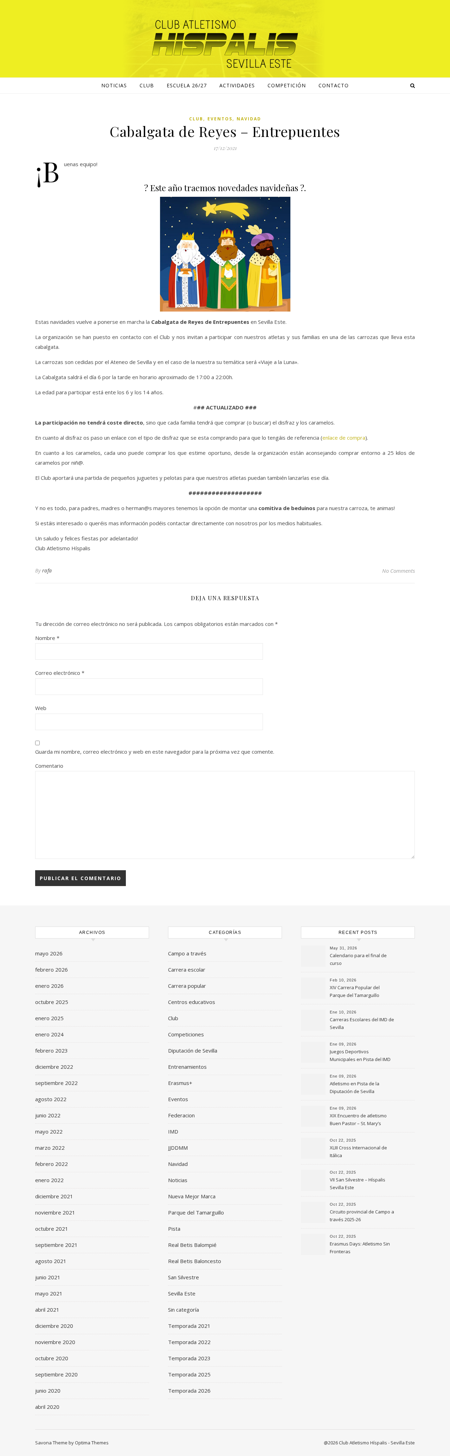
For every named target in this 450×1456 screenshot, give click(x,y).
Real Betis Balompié (192, 1244)
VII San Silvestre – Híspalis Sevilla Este (357, 1183)
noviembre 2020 (55, 1341)
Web (40, 707)
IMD (173, 1131)
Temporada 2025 (189, 1374)
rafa (47, 570)
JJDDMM (178, 1147)
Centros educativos (191, 1001)
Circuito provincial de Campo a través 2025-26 (362, 1216)
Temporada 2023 (189, 1358)
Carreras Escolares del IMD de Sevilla (362, 1023)
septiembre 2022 (56, 1082)
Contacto (334, 85)
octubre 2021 (51, 1228)
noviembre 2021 (55, 1212)
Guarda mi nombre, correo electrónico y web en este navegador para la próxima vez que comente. (154, 751)
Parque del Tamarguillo (196, 1212)
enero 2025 (49, 1018)
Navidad (249, 119)
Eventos (219, 119)
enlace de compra (343, 437)
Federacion (181, 1115)
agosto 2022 (50, 1099)
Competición (287, 85)
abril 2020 (47, 1406)
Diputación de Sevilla (192, 1050)
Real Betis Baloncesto (194, 1260)
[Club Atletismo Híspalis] (225, 44)
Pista (174, 1228)
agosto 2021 (50, 1260)
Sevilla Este (181, 1293)
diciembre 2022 (54, 1066)
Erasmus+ (180, 1082)
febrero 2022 (51, 1163)
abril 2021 (47, 1309)
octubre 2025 (51, 1001)
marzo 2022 (50, 1147)
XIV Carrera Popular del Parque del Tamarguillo (355, 991)
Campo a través (187, 953)
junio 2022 (47, 1115)
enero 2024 (49, 1034)
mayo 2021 (49, 1293)
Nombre (47, 637)
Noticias (177, 1180)
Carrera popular (187, 985)
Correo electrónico (59, 672)
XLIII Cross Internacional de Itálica (358, 1151)
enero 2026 (49, 985)
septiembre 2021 (56, 1244)
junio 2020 (47, 1390)
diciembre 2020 (54, 1325)
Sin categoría (183, 1309)
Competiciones (186, 1034)
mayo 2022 (49, 1131)
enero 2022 (49, 1180)
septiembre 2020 (56, 1374)
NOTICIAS (114, 85)
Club (147, 85)
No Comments (398, 570)
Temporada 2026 (189, 1390)
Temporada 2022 (189, 1341)
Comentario (49, 765)
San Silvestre (183, 1277)
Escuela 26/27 (187, 85)
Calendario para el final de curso (358, 959)
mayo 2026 (49, 953)
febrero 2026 (51, 969)
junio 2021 (47, 1277)
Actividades (237, 85)
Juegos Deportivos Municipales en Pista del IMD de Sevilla (360, 1056)
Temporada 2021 (189, 1325)
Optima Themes (92, 1442)
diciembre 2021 (54, 1196)
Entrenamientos (187, 1066)
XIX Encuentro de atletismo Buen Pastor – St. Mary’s (358, 1119)
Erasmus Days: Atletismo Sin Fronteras (360, 1248)
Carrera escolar (186, 969)
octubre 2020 (51, 1358)
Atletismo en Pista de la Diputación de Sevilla (354, 1087)
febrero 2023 (51, 1050)
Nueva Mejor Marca (192, 1196)
